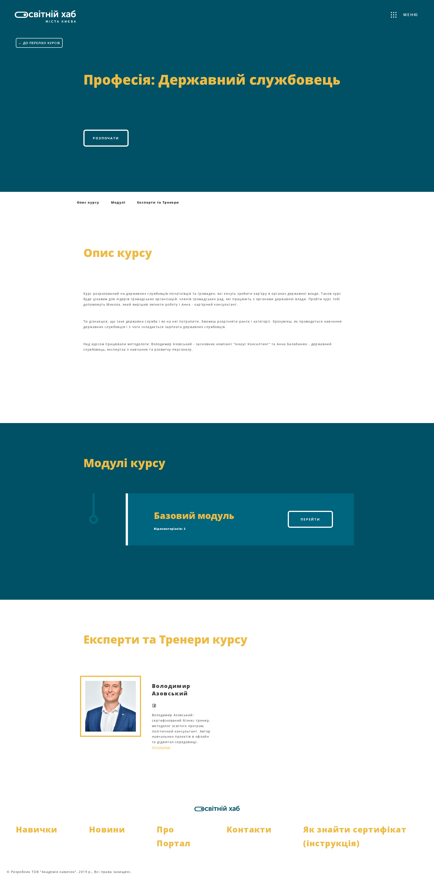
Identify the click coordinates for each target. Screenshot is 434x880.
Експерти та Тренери (158, 202)
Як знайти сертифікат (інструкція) (354, 836)
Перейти (310, 519)
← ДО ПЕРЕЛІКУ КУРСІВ (39, 43)
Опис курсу (88, 202)
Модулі (118, 202)
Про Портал (174, 836)
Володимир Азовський (171, 689)
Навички (36, 829)
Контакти (248, 829)
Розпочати (106, 138)
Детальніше (161, 747)
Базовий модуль (194, 515)
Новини (107, 829)
